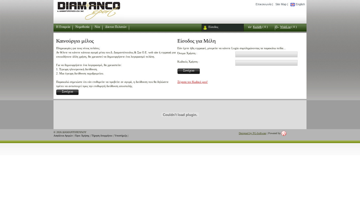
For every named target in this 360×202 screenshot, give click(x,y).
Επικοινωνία (263, 4)
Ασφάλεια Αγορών (63, 135)
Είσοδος (213, 26)
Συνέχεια (67, 91)
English (300, 4)
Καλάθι (257, 26)
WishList (285, 26)
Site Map (280, 4)
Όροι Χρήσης (82, 135)
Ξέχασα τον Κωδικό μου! (192, 81)
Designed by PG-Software (252, 133)
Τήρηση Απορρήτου (101, 135)
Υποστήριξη (120, 135)
